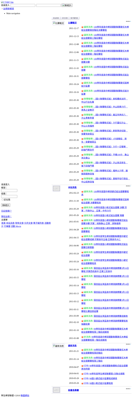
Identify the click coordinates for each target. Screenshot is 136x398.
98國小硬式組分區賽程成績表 (103, 378)
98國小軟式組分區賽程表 (101, 383)
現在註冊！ (6, 216)
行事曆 (7, 226)
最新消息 (72, 346)
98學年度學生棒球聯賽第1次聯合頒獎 (107, 374)
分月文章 (28, 223)
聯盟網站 (25, 395)
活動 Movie (16, 226)
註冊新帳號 (8, 9)
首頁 (3, 223)
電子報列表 (38, 223)
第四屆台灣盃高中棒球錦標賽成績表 (111, 316)
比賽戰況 (72, 23)
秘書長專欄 (73, 390)
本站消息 (10, 223)
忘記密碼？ (6, 211)
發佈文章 (19, 223)
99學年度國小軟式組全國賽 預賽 (109, 215)
